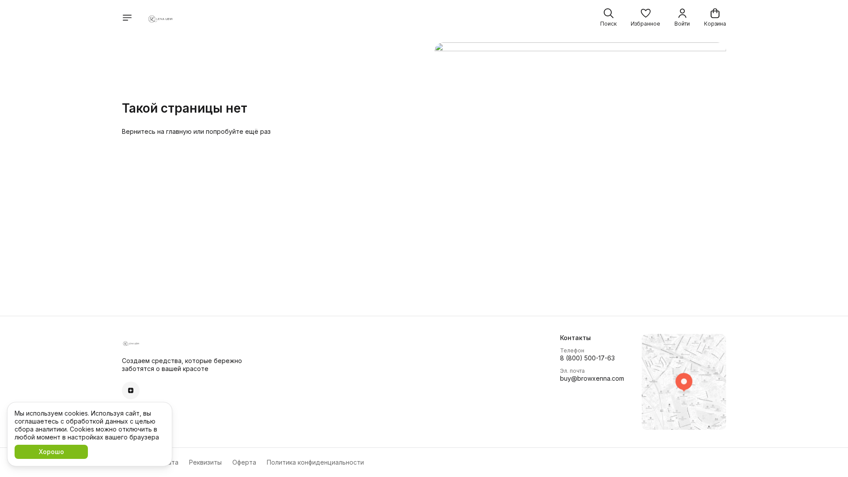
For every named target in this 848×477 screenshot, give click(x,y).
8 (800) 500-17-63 (587, 358)
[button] (645, 17)
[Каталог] (127, 17)
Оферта (244, 462)
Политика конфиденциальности (315, 462)
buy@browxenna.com (592, 378)
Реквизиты (205, 462)
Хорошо (51, 451)
